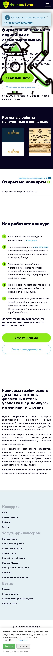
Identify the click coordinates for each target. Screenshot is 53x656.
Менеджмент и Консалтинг (15, 567)
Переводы (7, 572)
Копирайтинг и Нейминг (14, 558)
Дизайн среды (9, 553)
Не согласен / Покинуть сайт (15, 652)
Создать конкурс (18, 77)
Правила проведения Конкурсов (17, 598)
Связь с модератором (26, 349)
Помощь (6, 589)
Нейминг (6, 522)
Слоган (5, 527)
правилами (31, 240)
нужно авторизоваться (21, 22)
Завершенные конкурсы (35, 177)
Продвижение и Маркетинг (15, 577)
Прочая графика (10, 517)
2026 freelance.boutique (27, 626)
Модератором (40, 246)
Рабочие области (10, 594)
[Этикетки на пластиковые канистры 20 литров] (40, 142)
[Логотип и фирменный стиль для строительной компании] (13, 142)
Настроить (23, 646)
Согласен (9, 646)
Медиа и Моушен (10, 563)
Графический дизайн (12, 548)
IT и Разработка (9, 539)
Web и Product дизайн (13, 543)
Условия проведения (20, 87)
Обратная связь (9, 603)
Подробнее (23, 640)
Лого (4, 512)
